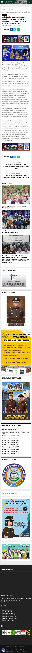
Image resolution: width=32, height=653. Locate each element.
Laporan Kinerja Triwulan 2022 (10, 444)
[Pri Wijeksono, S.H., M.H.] (21, 324)
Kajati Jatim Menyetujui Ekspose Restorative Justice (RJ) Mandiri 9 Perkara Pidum (16, 166)
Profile (11, 649)
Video (18, 651)
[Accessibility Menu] (3, 650)
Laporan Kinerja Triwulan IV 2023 (10, 435)
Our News (16, 649)
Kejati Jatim (7, 25)
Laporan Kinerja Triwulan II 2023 (10, 440)
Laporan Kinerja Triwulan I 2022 (10, 451)
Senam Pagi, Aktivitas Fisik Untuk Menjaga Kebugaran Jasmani (14, 207)
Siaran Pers (5, 14)
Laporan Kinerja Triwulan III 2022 (10, 447)
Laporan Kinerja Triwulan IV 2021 (10, 453)
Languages (23, 651)
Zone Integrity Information (10, 651)
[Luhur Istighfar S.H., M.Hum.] (11, 324)
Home (7, 649)
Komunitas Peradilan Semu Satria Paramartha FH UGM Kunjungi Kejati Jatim (16, 176)
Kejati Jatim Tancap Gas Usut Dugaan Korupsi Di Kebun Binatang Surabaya (15, 232)
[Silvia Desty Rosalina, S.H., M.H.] (16, 324)
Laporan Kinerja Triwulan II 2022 (10, 449)
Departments (22, 649)
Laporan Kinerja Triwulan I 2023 (10, 442)
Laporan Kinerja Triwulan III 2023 (10, 438)
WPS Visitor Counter (11, 621)
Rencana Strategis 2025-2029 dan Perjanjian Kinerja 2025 (15, 432)
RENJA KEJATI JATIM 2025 (9, 430)
